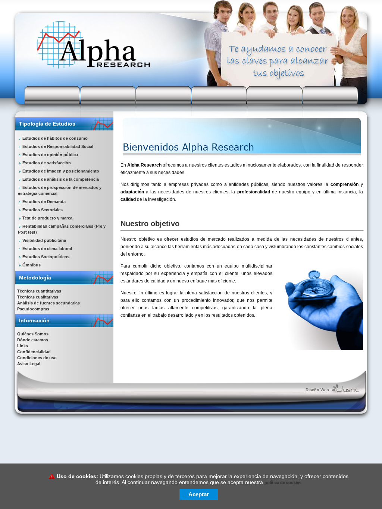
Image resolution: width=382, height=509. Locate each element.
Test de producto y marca (47, 218)
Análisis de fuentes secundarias (48, 303)
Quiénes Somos (32, 334)
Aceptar (198, 494)
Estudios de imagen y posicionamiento (60, 171)
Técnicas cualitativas (37, 297)
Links (22, 346)
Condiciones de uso (37, 357)
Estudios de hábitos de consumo (55, 138)
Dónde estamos (32, 340)
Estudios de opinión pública (50, 154)
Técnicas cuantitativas (39, 291)
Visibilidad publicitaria (44, 240)
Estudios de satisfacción (46, 163)
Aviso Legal (28, 363)
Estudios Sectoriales (42, 210)
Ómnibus (31, 265)
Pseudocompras (33, 309)
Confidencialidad (34, 352)
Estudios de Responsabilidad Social (57, 146)
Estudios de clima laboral (47, 248)
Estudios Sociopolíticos (45, 257)
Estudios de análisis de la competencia (60, 179)
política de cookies (282, 482)
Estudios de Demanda (44, 201)
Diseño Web (317, 390)
